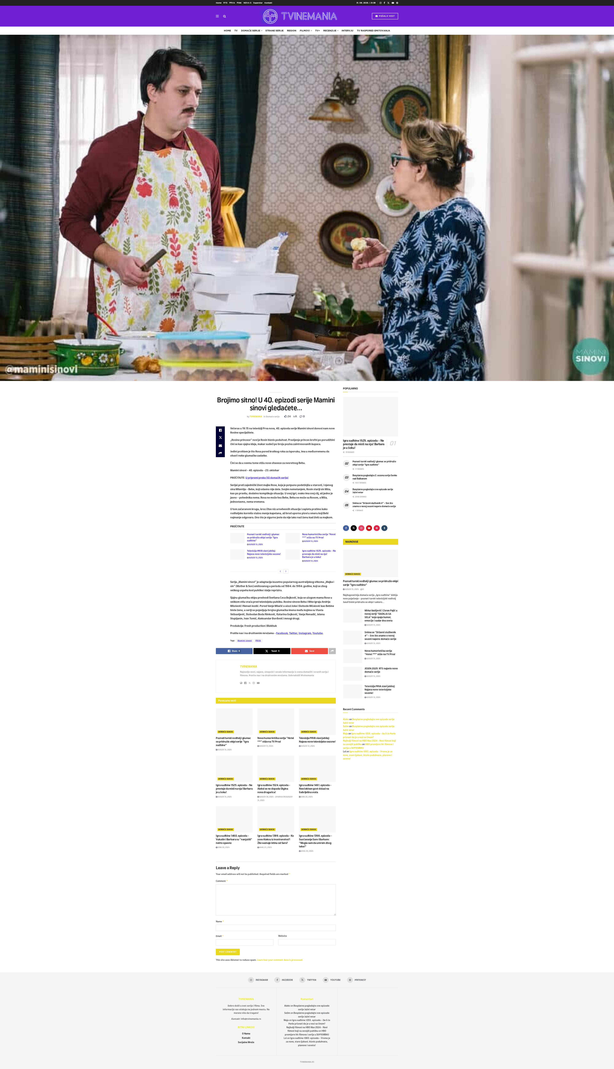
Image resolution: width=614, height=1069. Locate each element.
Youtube (317, 633)
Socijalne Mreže (246, 1042)
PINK (239, 3)
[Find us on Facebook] (384, 3)
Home (218, 3)
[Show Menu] (217, 16)
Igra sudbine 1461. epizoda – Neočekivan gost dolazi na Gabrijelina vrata (315, 789)
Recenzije (329, 30)
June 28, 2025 (306, 797)
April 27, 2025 (265, 847)
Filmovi (305, 30)
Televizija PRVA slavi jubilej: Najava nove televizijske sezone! (380, 689)
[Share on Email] (220, 445)
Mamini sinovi (245, 641)
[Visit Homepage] (299, 16)
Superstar (258, 3)
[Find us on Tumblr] (384, 528)
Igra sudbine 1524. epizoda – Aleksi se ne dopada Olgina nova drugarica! (273, 789)
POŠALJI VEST (386, 16)
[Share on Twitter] (220, 438)
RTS (225, 3)
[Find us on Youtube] (393, 3)
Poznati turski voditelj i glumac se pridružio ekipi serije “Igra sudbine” (263, 537)
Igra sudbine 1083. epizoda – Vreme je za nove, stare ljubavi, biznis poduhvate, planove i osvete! (367, 755)
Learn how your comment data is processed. (280, 960)
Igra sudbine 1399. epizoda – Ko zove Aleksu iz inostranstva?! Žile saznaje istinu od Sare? (275, 839)
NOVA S (247, 3)
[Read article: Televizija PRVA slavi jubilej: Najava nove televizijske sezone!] (237, 554)
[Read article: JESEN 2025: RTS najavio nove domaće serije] (352, 674)
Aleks (346, 719)
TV (236, 30)
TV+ (317, 30)
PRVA (232, 3)
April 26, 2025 (306, 851)
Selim (346, 726)
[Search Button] (224, 16)
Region (291, 30)
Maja (345, 733)
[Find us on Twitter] (388, 3)
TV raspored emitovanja (373, 30)
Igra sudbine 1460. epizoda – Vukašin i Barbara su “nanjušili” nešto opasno (234, 839)
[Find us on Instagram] (381, 3)
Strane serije (274, 30)
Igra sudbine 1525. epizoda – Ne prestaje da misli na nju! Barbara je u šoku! (319, 554)
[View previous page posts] (280, 571)
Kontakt (268, 3)
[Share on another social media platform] (220, 453)
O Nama (246, 1033)
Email (220, 936)
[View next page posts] (285, 571)
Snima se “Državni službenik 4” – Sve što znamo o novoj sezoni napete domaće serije (380, 636)
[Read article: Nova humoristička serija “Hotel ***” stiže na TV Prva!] (292, 538)
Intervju (347, 30)
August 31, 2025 (255, 544)
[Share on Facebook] (220, 430)
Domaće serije (250, 30)
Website (282, 936)
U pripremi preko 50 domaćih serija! (267, 477)
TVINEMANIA (256, 416)
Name (220, 921)
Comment (222, 880)
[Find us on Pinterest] (397, 3)
